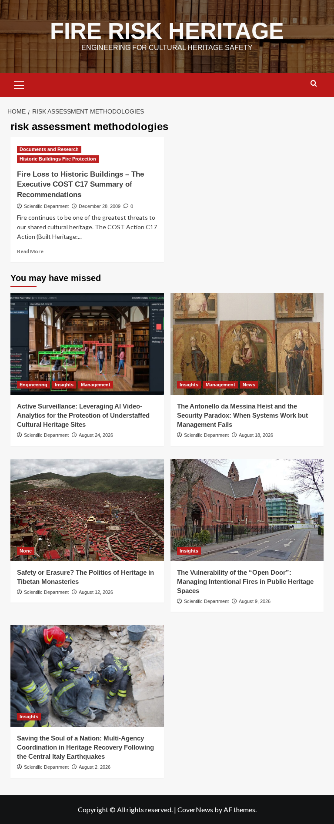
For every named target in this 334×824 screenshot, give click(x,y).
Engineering (33, 384)
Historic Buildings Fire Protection (58, 158)
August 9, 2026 (255, 601)
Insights (64, 384)
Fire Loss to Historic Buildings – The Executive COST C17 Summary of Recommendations (80, 184)
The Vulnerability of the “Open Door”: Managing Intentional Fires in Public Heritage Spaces (245, 581)
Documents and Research (49, 149)
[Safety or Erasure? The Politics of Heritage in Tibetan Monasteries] (87, 510)
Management (95, 384)
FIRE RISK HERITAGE (167, 31)
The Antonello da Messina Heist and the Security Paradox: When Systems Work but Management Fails (242, 415)
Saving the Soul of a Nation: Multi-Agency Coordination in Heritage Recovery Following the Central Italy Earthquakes (85, 747)
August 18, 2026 (256, 435)
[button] (19, 84)
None (26, 550)
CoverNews (195, 809)
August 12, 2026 (96, 592)
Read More (30, 251)
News (249, 384)
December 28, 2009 (99, 206)
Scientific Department (46, 206)
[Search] (313, 83)
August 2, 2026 (94, 767)
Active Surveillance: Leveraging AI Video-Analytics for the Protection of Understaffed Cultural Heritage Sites (83, 415)
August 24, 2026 (96, 435)
